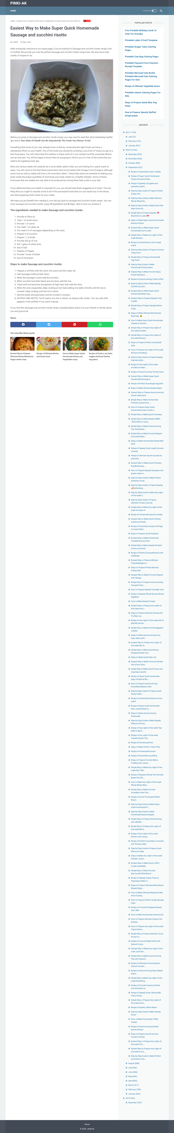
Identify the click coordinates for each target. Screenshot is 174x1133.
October (134, 163)
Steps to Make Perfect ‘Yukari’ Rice (145, 747)
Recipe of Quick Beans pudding (144, 756)
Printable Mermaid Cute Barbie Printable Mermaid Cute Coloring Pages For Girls (141, 76)
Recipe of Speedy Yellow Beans (144, 1007)
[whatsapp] (100, 324)
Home (13, 11)
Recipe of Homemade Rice (142, 742)
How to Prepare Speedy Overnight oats (147, 589)
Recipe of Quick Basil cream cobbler (146, 172)
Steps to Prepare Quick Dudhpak (144, 533)
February (134, 141)
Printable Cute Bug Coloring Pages (142, 56)
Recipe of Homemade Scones (143, 751)
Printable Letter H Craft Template (141, 40)
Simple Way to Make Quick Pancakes (146, 414)
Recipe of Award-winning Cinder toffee (147, 279)
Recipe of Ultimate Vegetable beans (142, 86)
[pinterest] (74, 324)
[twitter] (49, 324)
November (135, 159)
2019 (130, 1098)
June (133, 1072)
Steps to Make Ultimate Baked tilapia (146, 388)
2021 (131, 132)
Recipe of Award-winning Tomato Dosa (147, 372)
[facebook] (23, 324)
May (132, 1076)
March (133, 1085)
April (132, 1081)
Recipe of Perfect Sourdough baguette (147, 383)
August (133, 1063)
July (132, 137)
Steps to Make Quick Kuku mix (143, 657)
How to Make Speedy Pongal (143, 601)
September (135, 167)
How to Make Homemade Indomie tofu (147, 915)
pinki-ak (18, 3)
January (134, 145)
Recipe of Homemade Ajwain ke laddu (147, 514)
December (135, 154)
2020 (131, 150)
